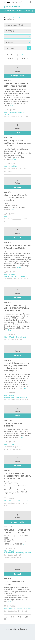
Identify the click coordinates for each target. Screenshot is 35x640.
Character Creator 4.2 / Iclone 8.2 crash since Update (17, 246)
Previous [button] (2, 11)
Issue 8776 (7, 360)
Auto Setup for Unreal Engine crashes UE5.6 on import (17, 531)
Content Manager (9, 275)
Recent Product (9, 10)
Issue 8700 (7, 192)
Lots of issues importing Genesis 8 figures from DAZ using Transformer (16, 308)
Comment (23, 58)
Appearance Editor (16, 609)
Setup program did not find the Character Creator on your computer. (17, 143)
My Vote (27, 10)
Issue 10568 (8, 420)
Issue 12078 (8, 527)
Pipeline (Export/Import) (18, 337)
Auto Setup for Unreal (24, 553)
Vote (9, 58)
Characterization (22, 397)
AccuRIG (15, 276)
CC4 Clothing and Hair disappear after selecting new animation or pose (17, 476)
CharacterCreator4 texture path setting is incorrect (16, 84)
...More (11, 105)
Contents (13, 444)
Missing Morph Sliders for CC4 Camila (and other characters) (16, 197)
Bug (6, 112)
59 (27, 617)
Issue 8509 (7, 80)
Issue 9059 (7, 579)
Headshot (13, 112)
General (21, 501)
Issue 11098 (8, 137)
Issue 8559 (7, 302)
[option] (9, 11)
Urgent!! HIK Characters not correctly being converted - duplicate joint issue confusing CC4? (16, 367)
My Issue (19, 10)
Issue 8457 (7, 470)
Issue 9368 (7, 242)
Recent (9, 55)
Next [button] (32, 11)
